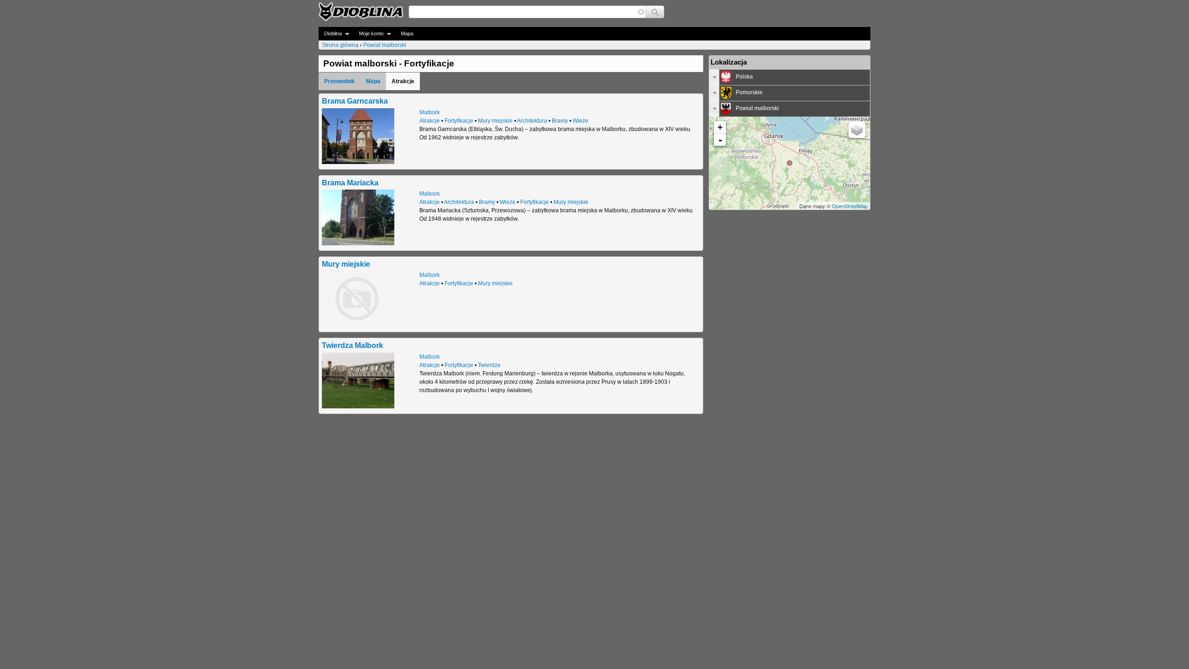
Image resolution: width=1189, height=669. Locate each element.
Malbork (429, 112)
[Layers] (857, 129)
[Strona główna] (361, 11)
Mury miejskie (495, 121)
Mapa (407, 33)
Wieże (580, 121)
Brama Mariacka (350, 182)
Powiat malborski (384, 45)
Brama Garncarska (355, 101)
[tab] (789, 77)
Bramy (560, 121)
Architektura (532, 121)
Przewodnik (339, 81)
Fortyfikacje (458, 121)
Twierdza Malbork (352, 345)
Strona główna (340, 45)
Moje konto (368, 34)
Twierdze (489, 365)
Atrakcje (429, 121)
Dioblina (330, 34)
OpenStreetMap (850, 206)
